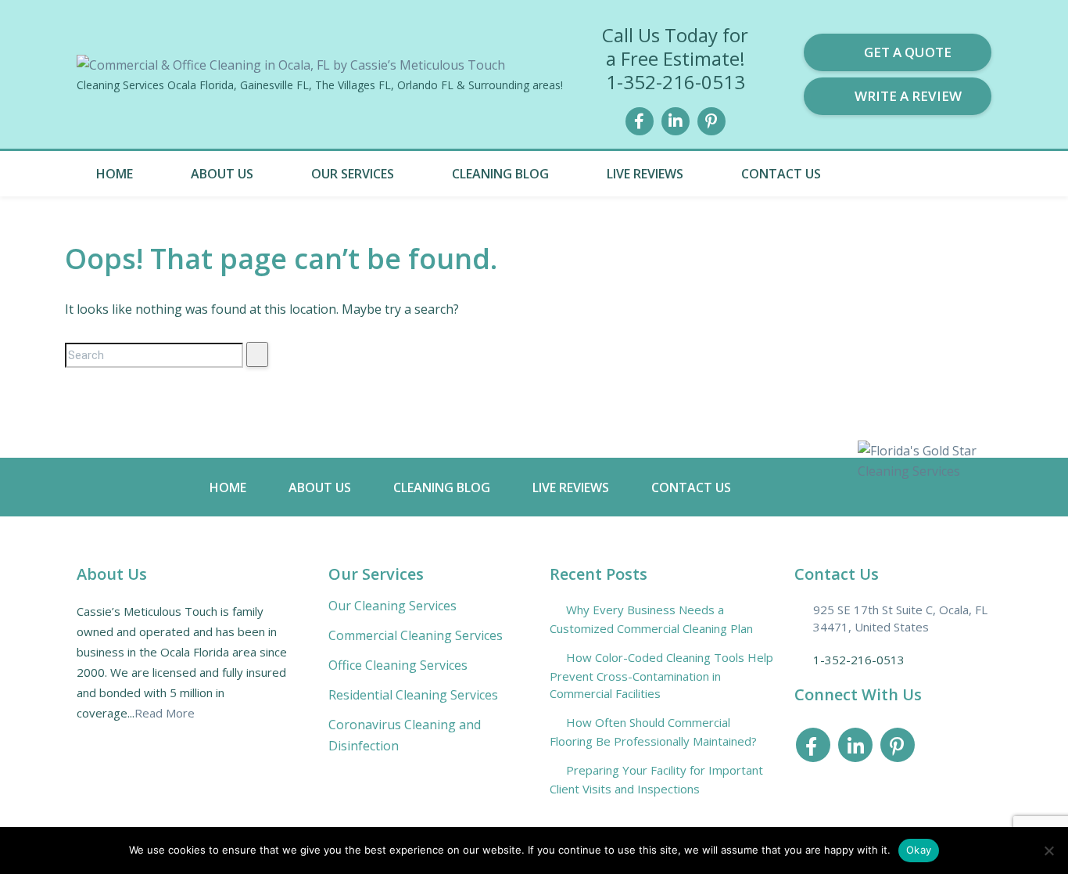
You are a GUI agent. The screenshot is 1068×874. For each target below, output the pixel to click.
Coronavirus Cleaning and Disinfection (404, 735)
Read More (164, 713)
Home (114, 173)
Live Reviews (645, 173)
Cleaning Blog (500, 173)
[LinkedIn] (675, 119)
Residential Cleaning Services (413, 694)
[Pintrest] (711, 119)
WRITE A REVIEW (908, 96)
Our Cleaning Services (392, 605)
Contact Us (781, 173)
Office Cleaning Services (398, 665)
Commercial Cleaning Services (415, 635)
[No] (1048, 850)
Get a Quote (908, 52)
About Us (222, 173)
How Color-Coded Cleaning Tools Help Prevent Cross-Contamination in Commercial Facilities (661, 675)
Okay (918, 849)
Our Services (352, 173)
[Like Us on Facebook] (639, 119)
